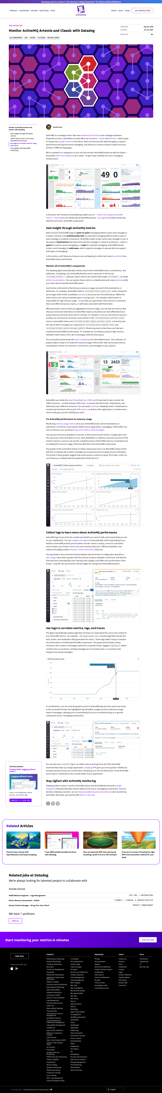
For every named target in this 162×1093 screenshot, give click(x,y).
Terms (25, 1089)
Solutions (44, 10)
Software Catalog (53, 982)
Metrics (73, 1006)
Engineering (144, 961)
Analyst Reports (124, 977)
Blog (120, 10)
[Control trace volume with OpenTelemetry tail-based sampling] (25, 847)
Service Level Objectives (79, 972)
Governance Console (78, 1035)
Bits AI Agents (75, 982)
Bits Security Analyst (78, 990)
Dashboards (75, 1025)
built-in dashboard (83, 339)
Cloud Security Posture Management (55, 1014)
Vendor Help (123, 982)
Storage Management (78, 1062)
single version (66, 141)
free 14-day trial (88, 794)
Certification (99, 972)
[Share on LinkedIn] (58, 804)
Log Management (53, 1000)
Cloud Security (52, 1011)
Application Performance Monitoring (55, 978)
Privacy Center (100, 982)
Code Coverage (76, 967)
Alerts (73, 1043)
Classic (102, 138)
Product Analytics (53, 1059)
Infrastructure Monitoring (55, 959)
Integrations (75, 1046)
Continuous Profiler (53, 995)
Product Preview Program (103, 969)
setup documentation (100, 791)
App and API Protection (55, 1030)
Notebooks (74, 1027)
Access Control (76, 1038)
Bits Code (74, 985)
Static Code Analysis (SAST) (56, 1040)
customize (95, 406)
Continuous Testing (53, 1072)
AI (140, 964)
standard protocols (89, 135)
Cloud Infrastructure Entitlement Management (56, 1021)
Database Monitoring (54, 992)
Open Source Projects (78, 1059)
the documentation (56, 279)
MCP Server (74, 998)
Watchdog (74, 1009)
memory (81, 294)
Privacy (30, 1089)
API (72, 1051)
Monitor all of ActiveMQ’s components (65, 265)
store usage (51, 557)
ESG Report (123, 980)
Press (121, 964)
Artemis (112, 138)
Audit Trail (50, 1005)
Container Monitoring (54, 964)
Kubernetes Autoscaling (55, 975)
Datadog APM (90, 767)
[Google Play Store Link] (17, 969)
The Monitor (15, 25)
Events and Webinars (102, 977)
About (114, 10)
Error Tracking (51, 1075)
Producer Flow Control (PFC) (82, 549)
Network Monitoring (54, 961)
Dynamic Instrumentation (55, 997)
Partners (122, 961)
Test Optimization (77, 961)
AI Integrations (76, 1014)
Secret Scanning (76, 1070)
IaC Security (51, 1047)
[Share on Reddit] (53, 804)
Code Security (51, 1037)
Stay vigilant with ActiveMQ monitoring (71, 781)
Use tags (101, 217)
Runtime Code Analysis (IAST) (55, 1043)
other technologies (64, 155)
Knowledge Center (101, 985)
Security (97, 980)
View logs (58, 217)
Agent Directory (76, 1004)
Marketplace (75, 1054)
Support (97, 964)
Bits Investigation (77, 988)
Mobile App (74, 1030)
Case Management (77, 980)
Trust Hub (122, 985)
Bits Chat (74, 996)
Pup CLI (73, 1001)
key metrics (117, 255)
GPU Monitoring (76, 1065)
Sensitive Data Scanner (55, 1003)
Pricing (97, 959)
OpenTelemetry (76, 1041)
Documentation (100, 961)
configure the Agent (80, 540)
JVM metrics (82, 409)
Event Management (77, 977)
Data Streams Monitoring (55, 987)
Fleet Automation (77, 1033)
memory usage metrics (66, 423)
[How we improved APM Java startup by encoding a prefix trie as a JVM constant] (102, 847)
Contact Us (122, 959)
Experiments (51, 1062)
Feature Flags (75, 964)
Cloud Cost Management (55, 969)
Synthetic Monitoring (54, 1067)
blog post (82, 791)
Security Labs (144, 967)
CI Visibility (74, 959)
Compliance (51, 1027)
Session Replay (52, 1065)
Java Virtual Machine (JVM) (80, 399)
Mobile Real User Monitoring (57, 1057)
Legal (121, 972)
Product (13, 10)
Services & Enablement (103, 967)
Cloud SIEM (50, 1050)
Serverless (50, 967)
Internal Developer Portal (55, 1080)
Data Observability (53, 990)
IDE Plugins (74, 1049)
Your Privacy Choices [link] (41, 1089)
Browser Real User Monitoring (53, 1053)
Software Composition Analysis (54, 1034)
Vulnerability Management (56, 1025)
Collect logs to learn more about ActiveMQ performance (81, 532)
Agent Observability (78, 1012)
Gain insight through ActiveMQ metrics (70, 228)
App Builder (75, 1020)
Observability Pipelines (55, 1008)
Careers (121, 969)
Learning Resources (102, 988)
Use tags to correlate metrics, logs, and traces (75, 628)
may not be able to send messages (89, 429)
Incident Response (77, 975)
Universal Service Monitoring (57, 984)
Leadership (123, 967)
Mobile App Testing (53, 1070)
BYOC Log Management (55, 1078)
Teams (73, 1022)
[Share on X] (48, 804)
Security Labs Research (79, 1057)
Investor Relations (125, 975)
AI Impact (74, 969)
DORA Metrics (75, 1067)
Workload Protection (54, 1018)
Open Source (99, 975)
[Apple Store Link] (13, 969)
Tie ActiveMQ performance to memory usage (69, 419)
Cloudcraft (50, 972)
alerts (117, 279)
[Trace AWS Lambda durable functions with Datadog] (63, 847)
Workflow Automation (78, 1017)
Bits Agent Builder (77, 993)
